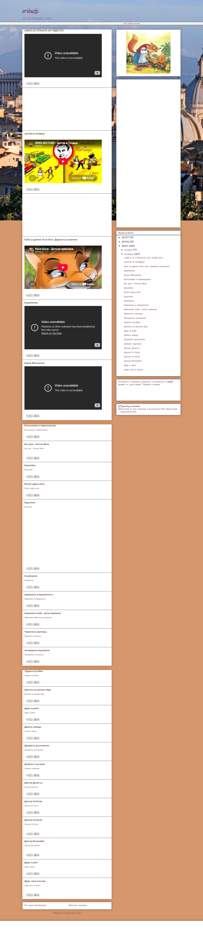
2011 (125, 246)
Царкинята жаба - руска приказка (42, 613)
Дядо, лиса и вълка (35, 881)
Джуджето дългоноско (36, 745)
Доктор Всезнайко (34, 841)
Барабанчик (31, 303)
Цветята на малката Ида (37, 690)
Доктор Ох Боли (33, 801)
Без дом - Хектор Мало (36, 444)
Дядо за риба (31, 708)
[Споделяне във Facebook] (35, 83)
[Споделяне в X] (32, 83)
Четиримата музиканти (37, 650)
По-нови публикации (35, 905)
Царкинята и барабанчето (38, 594)
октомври (129, 254)
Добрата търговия (34, 764)
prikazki (30, 11)
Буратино (29, 502)
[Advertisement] (72, 23)
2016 (126, 241)
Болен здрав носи (34, 484)
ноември (128, 249)
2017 (126, 237)
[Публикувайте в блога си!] (30, 83)
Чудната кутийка (33, 671)
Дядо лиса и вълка (32, 885)
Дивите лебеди (32, 727)
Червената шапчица (35, 632)
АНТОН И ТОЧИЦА (34, 134)
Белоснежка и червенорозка (40, 425)
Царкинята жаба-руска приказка (38, 617)
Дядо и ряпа (31, 862)
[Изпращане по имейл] (27, 83)
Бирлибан (30, 465)
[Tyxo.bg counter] (129, 406)
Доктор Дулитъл (33, 783)
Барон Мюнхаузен (34, 363)
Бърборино (30, 576)
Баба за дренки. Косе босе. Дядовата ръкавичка (50, 239)
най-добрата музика (131, 23)
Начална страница (78, 905)
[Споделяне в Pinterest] (38, 83)
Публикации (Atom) (73, 913)
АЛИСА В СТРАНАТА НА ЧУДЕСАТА (44, 30)
